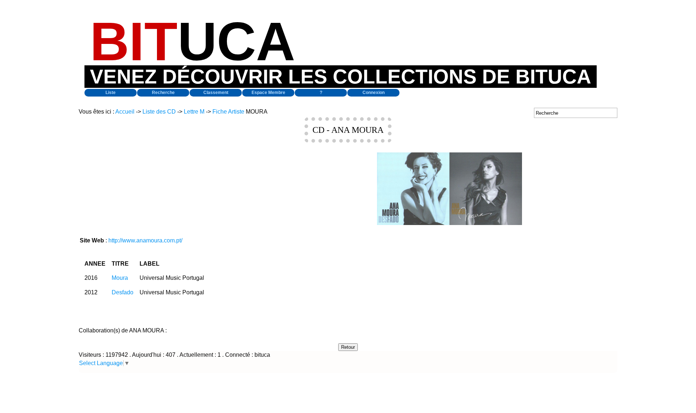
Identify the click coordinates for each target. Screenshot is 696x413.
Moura (120, 278)
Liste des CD (159, 112)
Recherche (163, 92)
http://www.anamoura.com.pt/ (145, 240)
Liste (110, 92)
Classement (215, 92)
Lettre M (194, 112)
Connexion (373, 92)
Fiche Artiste (228, 112)
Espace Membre (268, 92)
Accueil (124, 112)
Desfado (122, 292)
